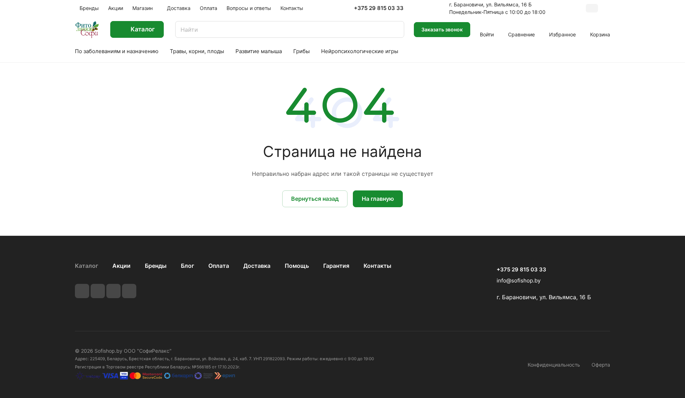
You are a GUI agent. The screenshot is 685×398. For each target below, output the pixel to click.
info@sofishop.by (519, 280)
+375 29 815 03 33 (379, 8)
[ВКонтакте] (82, 291)
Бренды (156, 265)
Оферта (601, 365)
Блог (187, 265)
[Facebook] (98, 291)
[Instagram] (113, 291)
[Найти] (395, 29)
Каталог (86, 265)
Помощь (297, 265)
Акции (121, 265)
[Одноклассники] (129, 291)
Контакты (377, 265)
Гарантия (336, 265)
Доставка (256, 265)
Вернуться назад (315, 198)
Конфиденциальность (554, 365)
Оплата (218, 265)
